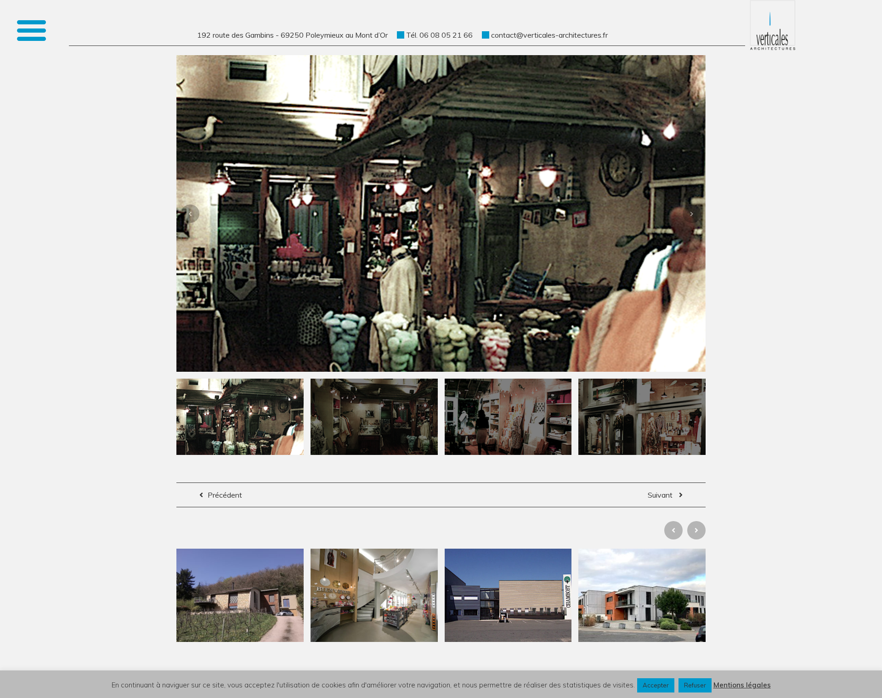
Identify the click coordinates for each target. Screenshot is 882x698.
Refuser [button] (695, 685)
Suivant (661, 494)
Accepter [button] (656, 685)
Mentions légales (742, 685)
